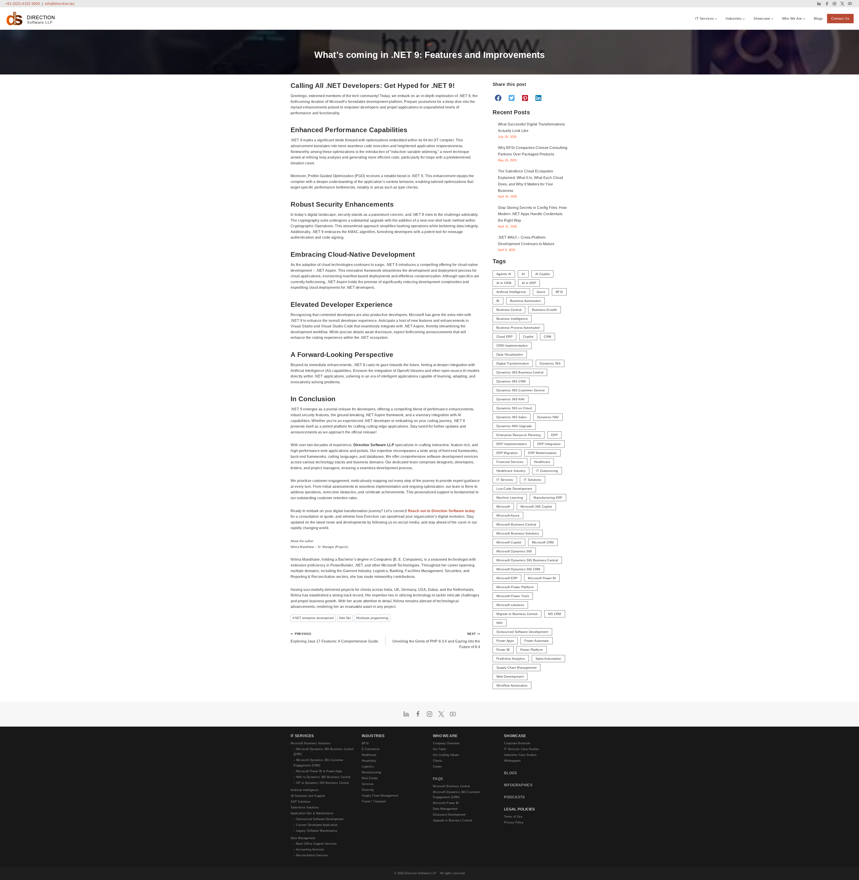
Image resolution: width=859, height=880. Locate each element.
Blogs (818, 18)
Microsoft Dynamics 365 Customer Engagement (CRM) (456, 794)
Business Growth (544, 310)
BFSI (559, 292)
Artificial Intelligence (511, 292)
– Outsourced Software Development (318, 819)
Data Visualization (509, 354)
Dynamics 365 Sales (511, 417)
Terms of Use (513, 816)
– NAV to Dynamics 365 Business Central (321, 777)
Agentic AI (503, 274)
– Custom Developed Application (315, 825)
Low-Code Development (514, 488)
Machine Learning (509, 497)
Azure (541, 292)
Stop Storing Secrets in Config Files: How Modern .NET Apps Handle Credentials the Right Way (532, 214)
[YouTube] (850, 3)
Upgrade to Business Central (452, 820)
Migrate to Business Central (517, 614)
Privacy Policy (514, 822)
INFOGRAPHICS (518, 785)
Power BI (503, 649)
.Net (429, 44)
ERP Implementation (511, 444)
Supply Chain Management (516, 667)
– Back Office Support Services (315, 843)
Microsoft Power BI (542, 578)
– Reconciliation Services (310, 855)
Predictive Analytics (510, 658)
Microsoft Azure (507, 515)
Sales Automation (548, 658)
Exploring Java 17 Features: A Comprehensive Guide (334, 637)
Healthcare (542, 462)
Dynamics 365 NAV (510, 399)
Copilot (528, 336)
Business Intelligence (512, 318)
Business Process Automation (518, 327)
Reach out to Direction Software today (441, 511)
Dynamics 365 (550, 363)
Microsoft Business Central (516, 524)
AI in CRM (503, 283)
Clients (437, 760)
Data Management (303, 838)
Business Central (508, 310)
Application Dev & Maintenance (312, 813)
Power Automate (536, 641)
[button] (498, 98)
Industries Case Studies (520, 755)
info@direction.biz (60, 4)
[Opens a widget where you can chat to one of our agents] (842, 872)
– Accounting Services (308, 849)
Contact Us (840, 18)
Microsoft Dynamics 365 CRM (518, 569)
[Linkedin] (819, 3)
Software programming (372, 618)
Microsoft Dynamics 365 (514, 551)
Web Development (510, 676)
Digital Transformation (512, 363)
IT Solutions (532, 479)
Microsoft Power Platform (515, 587)
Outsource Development (449, 814)
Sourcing (368, 789)
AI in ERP (529, 283)
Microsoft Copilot (508, 542)
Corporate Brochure (517, 743)
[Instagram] (834, 3)
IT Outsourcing (547, 471)
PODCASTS (514, 797)
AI (523, 274)
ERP (554, 435)
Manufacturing (371, 772)
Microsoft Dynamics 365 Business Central (527, 560)
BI (498, 301)
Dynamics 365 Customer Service (520, 390)
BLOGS (510, 773)
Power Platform (531, 649)
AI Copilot (542, 274)
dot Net (345, 618)
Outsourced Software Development (522, 632)
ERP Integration (549, 444)
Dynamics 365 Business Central (519, 372)
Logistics (368, 766)
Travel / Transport (374, 801)
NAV (499, 623)
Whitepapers (512, 760)
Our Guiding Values (446, 755)
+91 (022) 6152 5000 (22, 4)
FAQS (438, 779)
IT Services (504, 479)
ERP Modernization (542, 453)
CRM (547, 336)
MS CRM (554, 614)
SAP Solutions (300, 801)
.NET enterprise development (313, 618)
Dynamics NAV (548, 417)
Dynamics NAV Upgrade (514, 426)
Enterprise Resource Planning (518, 435)
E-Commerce (370, 749)
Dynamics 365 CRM (511, 381)
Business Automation (525, 301)
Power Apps (505, 641)
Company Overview (446, 743)
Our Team (439, 749)
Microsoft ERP (506, 578)
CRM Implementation (512, 345)
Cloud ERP (504, 336)
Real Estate (370, 778)
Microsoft (503, 506)
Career (437, 766)
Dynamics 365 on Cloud (514, 408)
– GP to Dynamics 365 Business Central (321, 783)
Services (368, 784)
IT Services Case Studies (521, 749)
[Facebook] (826, 3)
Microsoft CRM (543, 542)
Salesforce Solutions (305, 807)
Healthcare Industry (510, 471)
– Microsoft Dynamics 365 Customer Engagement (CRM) (318, 762)
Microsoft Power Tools (512, 596)
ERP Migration (507, 453)
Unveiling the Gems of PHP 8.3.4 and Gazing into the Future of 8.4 (436, 640)
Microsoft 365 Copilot (536, 506)
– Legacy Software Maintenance (315, 830)
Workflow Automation (511, 685)
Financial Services (509, 462)
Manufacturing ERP (548, 497)
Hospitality (369, 760)
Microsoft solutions (510, 605)
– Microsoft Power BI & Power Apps (317, 771)
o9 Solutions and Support (308, 795)
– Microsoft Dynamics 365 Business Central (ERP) (323, 751)
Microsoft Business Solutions (517, 533)
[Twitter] (842, 3)
